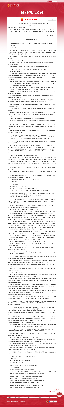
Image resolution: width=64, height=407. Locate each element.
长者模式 (50, 1)
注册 (10, 1)
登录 (7, 1)
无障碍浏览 (55, 1)
